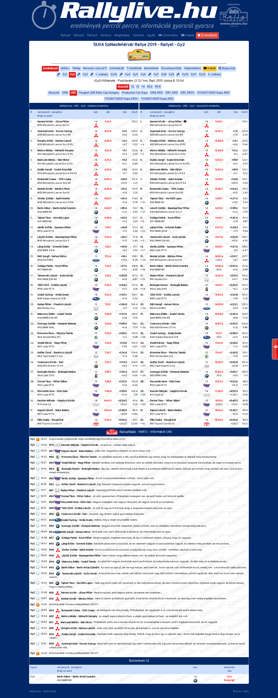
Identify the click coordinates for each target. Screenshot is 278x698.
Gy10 (185, 74)
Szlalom (138, 35)
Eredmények (50, 68)
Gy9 (171, 74)
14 (143, 87)
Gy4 (127, 74)
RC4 (158, 87)
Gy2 (72, 74)
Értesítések (208, 35)
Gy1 (65, 74)
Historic (105, 35)
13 (137, 87)
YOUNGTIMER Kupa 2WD (157, 99)
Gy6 (143, 74)
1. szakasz (102, 74)
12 (132, 87)
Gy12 (202, 74)
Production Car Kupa (135, 93)
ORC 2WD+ (187, 93)
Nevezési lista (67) (95, 68)
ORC (73, 93)
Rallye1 (66, 35)
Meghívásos (122, 35)
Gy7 (156, 74)
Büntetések (151, 68)
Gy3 (85, 74)
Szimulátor (170, 35)
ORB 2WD (156, 93)
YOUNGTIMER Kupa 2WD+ (122, 99)
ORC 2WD (171, 93)
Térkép (76, 68)
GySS (114, 74)
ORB (65, 93)
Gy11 (193, 74)
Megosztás (228, 68)
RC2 (149, 87)
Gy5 (135, 74)
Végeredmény (192, 68)
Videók (189, 35)
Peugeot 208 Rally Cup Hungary (99, 93)
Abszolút (122, 87)
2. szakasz (214, 74)
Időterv (65, 68)
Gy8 (163, 74)
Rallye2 (79, 35)
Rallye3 (92, 35)
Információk (116, 68)
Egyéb (151, 35)
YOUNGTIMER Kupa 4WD (213, 93)
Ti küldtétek (134, 68)
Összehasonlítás (171, 68)
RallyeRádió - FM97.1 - (135, 432)
